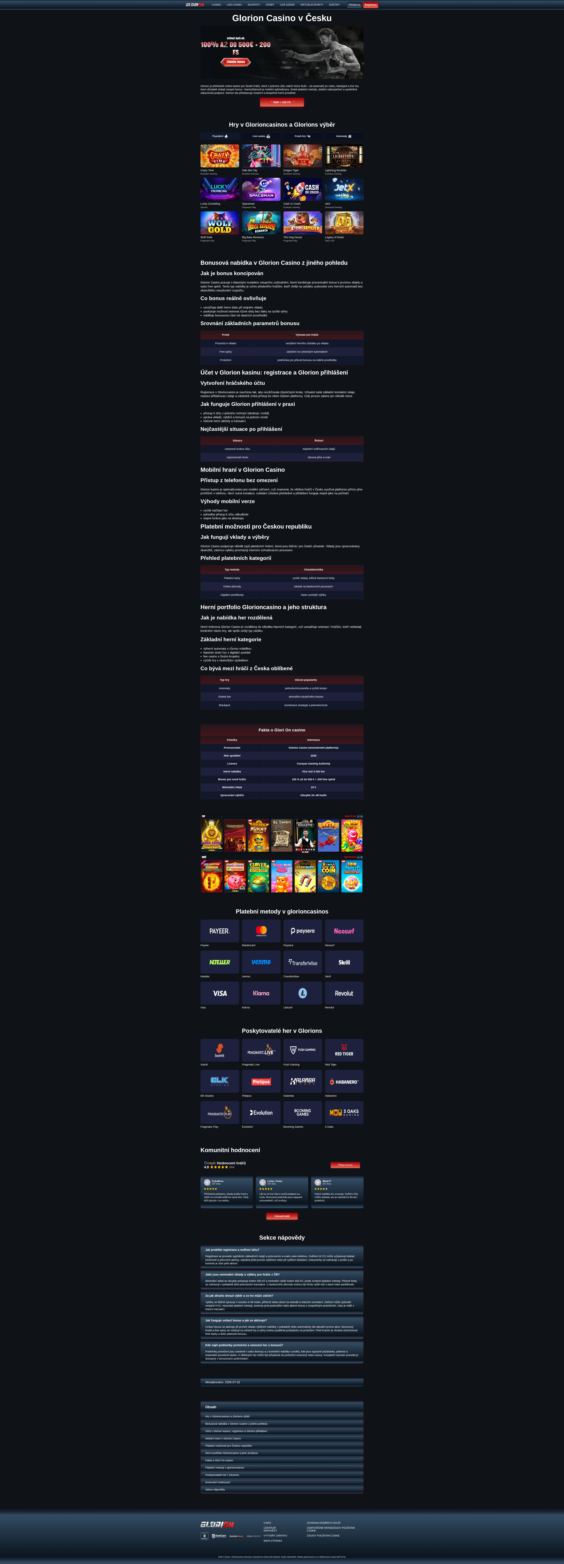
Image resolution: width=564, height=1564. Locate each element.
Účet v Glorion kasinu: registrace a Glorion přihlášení (236, 1431)
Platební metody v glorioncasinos (224, 1467)
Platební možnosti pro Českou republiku (228, 1445)
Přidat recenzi (345, 1165)
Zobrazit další (282, 1216)
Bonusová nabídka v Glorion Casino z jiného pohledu (236, 1423)
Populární (217, 136)
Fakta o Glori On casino (219, 1460)
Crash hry (300, 136)
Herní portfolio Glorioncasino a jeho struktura (231, 1453)
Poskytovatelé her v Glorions (222, 1475)
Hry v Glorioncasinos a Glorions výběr (227, 1416)
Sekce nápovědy (215, 1489)
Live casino (259, 136)
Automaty (341, 136)
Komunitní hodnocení (217, 1482)
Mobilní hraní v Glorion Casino (223, 1438)
